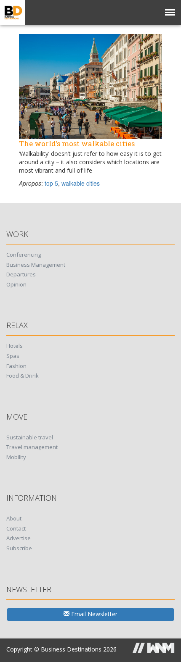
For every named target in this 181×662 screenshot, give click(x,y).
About (13, 518)
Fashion (16, 366)
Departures (21, 274)
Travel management (32, 447)
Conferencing (23, 254)
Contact (16, 528)
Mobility (16, 457)
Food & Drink (22, 375)
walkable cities (80, 183)
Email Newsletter (93, 614)
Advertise (18, 538)
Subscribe (19, 548)
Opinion (16, 284)
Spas (12, 356)
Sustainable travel (29, 437)
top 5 (51, 183)
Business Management (35, 264)
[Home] (12, 12)
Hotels (14, 345)
